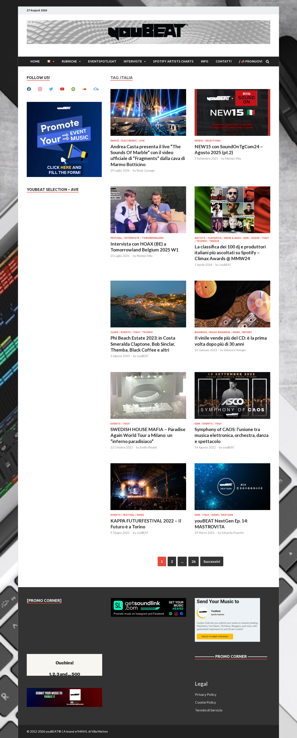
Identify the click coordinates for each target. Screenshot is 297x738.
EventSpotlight (102, 61)
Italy (265, 238)
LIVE (142, 140)
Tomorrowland (153, 238)
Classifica (215, 238)
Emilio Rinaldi (148, 447)
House (255, 238)
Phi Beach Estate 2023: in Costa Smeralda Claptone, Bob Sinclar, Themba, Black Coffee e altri (142, 343)
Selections (213, 140)
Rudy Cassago (146, 170)
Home (35, 61)
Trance (214, 241)
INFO (204, 61)
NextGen (227, 515)
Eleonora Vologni (235, 350)
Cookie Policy (205, 702)
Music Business (219, 332)
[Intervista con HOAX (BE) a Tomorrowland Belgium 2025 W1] (148, 210)
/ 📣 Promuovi (250, 61)
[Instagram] (40, 88)
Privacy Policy (205, 694)
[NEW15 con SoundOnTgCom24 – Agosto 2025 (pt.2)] (232, 113)
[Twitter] (51, 88)
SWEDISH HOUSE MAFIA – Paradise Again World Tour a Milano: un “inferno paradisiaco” (147, 435)
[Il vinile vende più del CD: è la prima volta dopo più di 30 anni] (232, 305)
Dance (114, 140)
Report (247, 332)
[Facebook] (29, 88)
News (236, 332)
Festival (116, 238)
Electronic (129, 140)
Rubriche (69, 61)
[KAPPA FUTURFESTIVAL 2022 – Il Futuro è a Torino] (148, 487)
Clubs (114, 332)
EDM (246, 238)
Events (126, 332)
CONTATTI (224, 61)
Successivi (212, 561)
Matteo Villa (233, 158)
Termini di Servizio (208, 710)
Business (201, 332)
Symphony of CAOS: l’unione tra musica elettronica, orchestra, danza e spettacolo (232, 435)
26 (193, 561)
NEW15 (199, 140)
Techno (201, 241)
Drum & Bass (232, 238)
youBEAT (225, 264)
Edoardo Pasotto (233, 532)
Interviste (133, 61)
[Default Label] (62, 88)
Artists (200, 238)
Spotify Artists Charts (173, 61)
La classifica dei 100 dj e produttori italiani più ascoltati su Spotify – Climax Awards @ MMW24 (230, 252)
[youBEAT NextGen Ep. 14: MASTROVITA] (232, 487)
